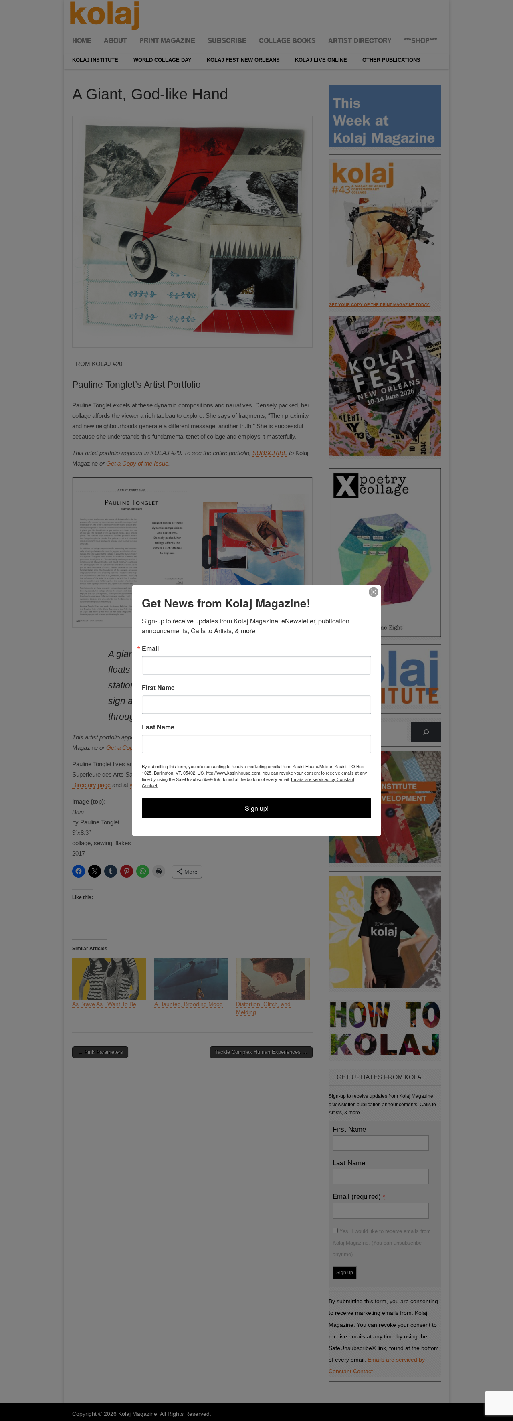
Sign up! (257, 808)
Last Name (158, 727)
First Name (158, 687)
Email (150, 648)
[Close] (373, 592)
